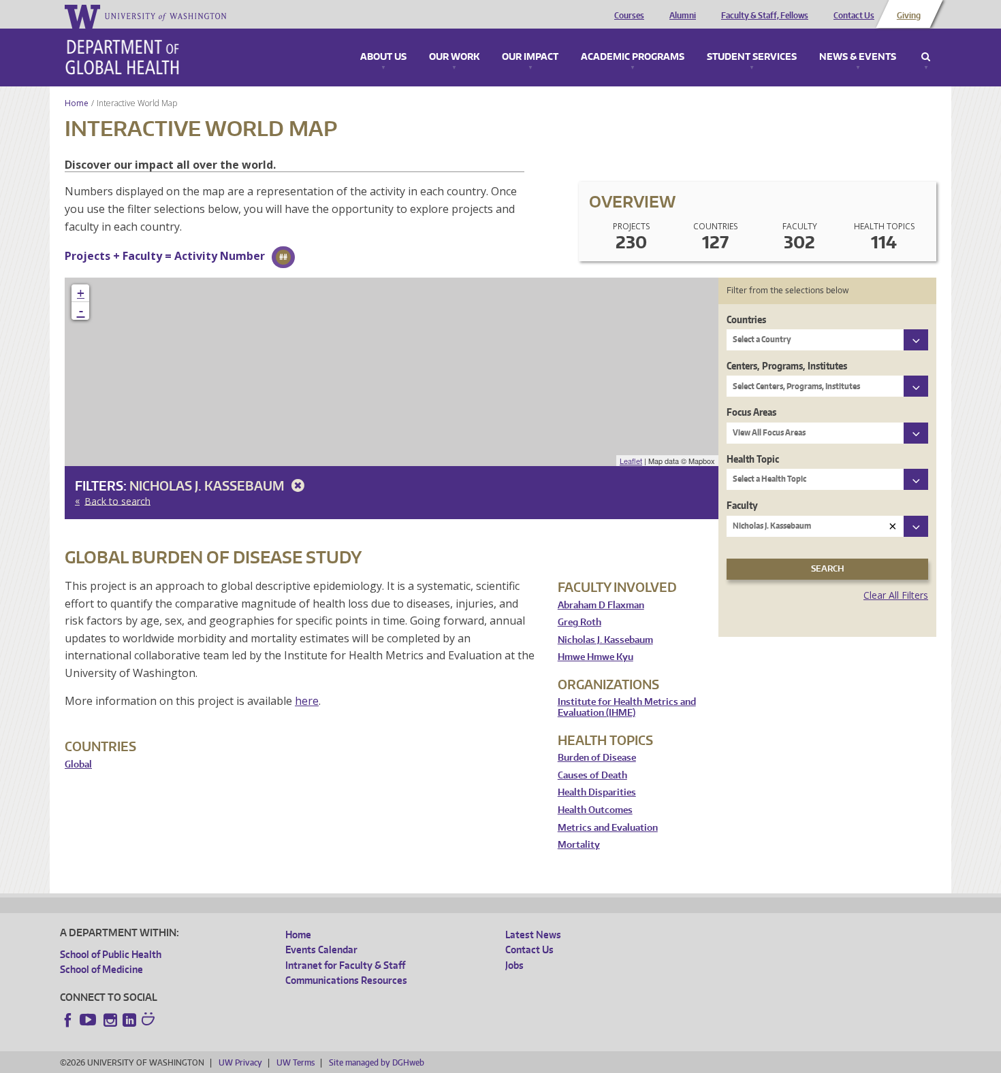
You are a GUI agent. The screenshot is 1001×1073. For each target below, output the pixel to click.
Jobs (514, 965)
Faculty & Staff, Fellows (764, 16)
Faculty (742, 505)
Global (78, 764)
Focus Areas (751, 412)
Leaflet (631, 460)
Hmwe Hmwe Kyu (595, 657)
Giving (909, 16)
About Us (383, 57)
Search (925, 57)
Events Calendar (321, 949)
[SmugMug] (150, 1020)
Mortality (579, 845)
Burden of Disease (597, 758)
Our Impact (530, 57)
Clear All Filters (895, 595)
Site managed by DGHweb (376, 1062)
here (307, 700)
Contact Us (853, 16)
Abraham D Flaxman (601, 605)
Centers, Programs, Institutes (787, 366)
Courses (629, 16)
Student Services (752, 57)
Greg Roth (579, 622)
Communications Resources (346, 980)
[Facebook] (68, 1020)
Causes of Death (592, 775)
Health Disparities (597, 792)
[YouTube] (89, 1020)
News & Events (857, 57)
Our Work (454, 57)
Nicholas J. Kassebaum (208, 485)
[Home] (122, 57)
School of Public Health (110, 954)
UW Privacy (240, 1062)
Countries (746, 319)
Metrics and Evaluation (608, 828)
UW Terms (295, 1062)
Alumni (682, 16)
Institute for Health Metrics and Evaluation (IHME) (627, 707)
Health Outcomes (595, 810)
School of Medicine (101, 969)
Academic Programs (632, 57)
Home (77, 103)
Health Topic (753, 459)
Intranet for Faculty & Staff (345, 965)
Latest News (533, 934)
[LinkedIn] (129, 1020)
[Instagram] (110, 1020)
